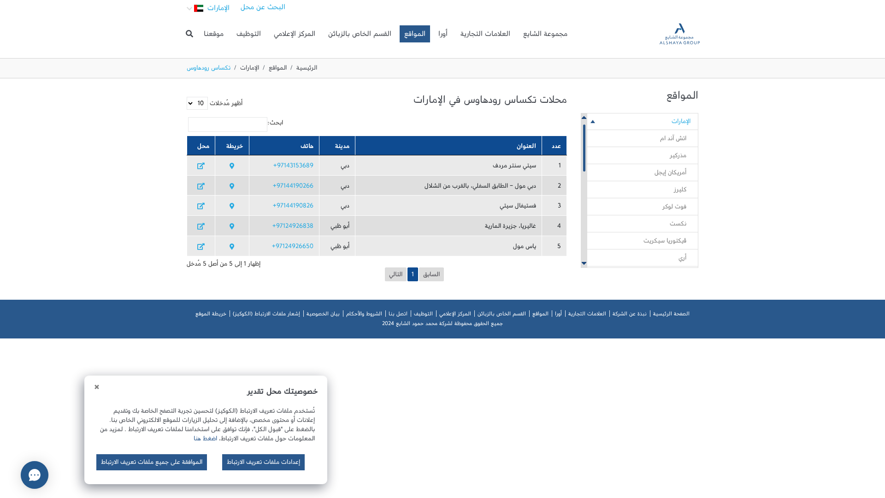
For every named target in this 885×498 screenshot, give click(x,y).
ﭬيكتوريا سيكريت (664, 242)
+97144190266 (293, 187)
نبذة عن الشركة (630, 315)
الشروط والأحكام (364, 315)
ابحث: (275, 124)
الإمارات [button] (217, 10)
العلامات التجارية (485, 36)
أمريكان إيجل (670, 174)
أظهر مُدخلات (225, 105)
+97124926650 (292, 248)
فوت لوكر (674, 208)
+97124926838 (292, 227)
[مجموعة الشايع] (679, 34)
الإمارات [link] (681, 123)
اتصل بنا (398, 315)
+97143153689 (293, 167)
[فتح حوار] (34, 475)
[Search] (189, 34)
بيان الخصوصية (323, 315)
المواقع (414, 36)
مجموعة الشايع (545, 36)
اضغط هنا (205, 440)
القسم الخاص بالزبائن (359, 36)
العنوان (526, 148)
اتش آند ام (673, 140)
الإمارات (249, 69)
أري (682, 259)
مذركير (678, 157)
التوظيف (248, 36)
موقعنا (214, 36)
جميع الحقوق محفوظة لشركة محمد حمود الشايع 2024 (442, 325)
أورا (443, 36)
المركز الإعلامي (294, 36)
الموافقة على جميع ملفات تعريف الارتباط (151, 463)
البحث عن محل (263, 9)
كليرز (680, 191)
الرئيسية (306, 69)
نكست (678, 225)
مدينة (342, 148)
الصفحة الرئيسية (671, 315)
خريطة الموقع (210, 315)
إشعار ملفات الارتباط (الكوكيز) (266, 315)
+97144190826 (293, 207)
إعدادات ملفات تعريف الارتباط (263, 463)
